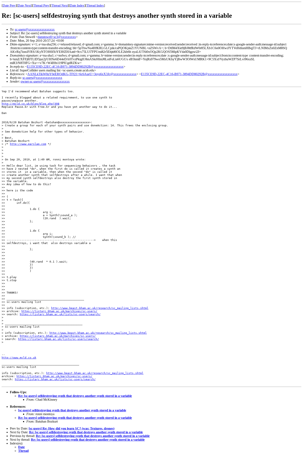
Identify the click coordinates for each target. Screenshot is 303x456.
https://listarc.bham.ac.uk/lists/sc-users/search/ (60, 314)
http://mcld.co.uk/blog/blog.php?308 (30, 103)
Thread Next (59, 5)
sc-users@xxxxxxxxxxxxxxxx (35, 29)
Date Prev (9, 5)
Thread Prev (41, 5)
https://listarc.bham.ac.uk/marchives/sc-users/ (59, 311)
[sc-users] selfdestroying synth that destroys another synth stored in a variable (72, 410)
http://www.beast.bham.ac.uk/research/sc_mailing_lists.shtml (99, 308)
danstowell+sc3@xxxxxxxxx (57, 37)
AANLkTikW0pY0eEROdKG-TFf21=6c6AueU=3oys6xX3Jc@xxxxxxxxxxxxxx (81, 74)
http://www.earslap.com (28, 144)
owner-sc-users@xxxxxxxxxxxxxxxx (45, 81)
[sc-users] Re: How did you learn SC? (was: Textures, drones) (71, 428)
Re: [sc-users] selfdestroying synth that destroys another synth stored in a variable (75, 396)
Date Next (24, 5)
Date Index (77, 5)
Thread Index (95, 5)
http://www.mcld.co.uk (19, 357)
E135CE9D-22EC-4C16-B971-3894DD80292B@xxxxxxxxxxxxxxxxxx (75, 66)
